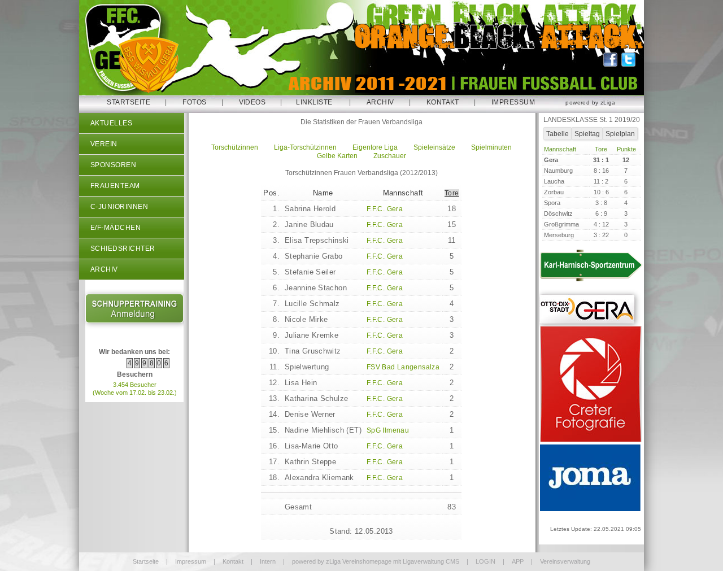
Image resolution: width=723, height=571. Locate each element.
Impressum (513, 102)
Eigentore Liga (375, 147)
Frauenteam (115, 186)
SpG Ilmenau (388, 430)
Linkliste (314, 102)
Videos (252, 102)
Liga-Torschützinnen (305, 147)
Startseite (128, 102)
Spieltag (587, 134)
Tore (452, 193)
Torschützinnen (234, 147)
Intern (268, 561)
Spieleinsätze (434, 147)
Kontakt (442, 102)
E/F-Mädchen (115, 228)
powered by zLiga (590, 102)
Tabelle (557, 134)
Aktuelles (111, 123)
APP (518, 561)
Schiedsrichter (122, 248)
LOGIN (485, 561)
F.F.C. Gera (385, 209)
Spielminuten (491, 147)
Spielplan (620, 134)
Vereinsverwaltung (565, 561)
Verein (103, 144)
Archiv (380, 102)
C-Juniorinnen (119, 207)
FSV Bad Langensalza (403, 367)
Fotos (194, 102)
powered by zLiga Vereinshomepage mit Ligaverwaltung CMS (375, 561)
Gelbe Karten (337, 156)
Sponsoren (113, 165)
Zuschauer (389, 156)
